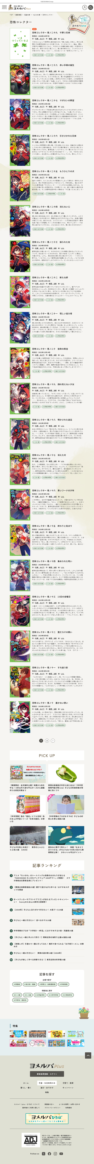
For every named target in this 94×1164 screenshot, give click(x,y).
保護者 (17, 984)
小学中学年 (54, 995)
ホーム (26, 1083)
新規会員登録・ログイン (47, 1074)
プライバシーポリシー (53, 1108)
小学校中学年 (61, 55)
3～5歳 (28, 995)
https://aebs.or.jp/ (64, 1145)
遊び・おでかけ (47, 1087)
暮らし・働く (25, 1087)
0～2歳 (17, 995)
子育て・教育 (68, 1083)
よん (62, 39)
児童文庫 (27, 15)
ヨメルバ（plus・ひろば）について (27, 1104)
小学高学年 (68, 995)
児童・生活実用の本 (47, 1083)
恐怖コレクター (48, 15)
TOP (11, 15)
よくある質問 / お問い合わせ (69, 1104)
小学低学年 (41, 995)
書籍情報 (18, 15)
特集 (47, 1092)
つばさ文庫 (36, 15)
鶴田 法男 (53, 39)
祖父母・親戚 (30, 984)
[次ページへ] (53, 741)
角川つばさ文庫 (38, 55)
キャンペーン (68, 1087)
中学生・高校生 (20, 1000)
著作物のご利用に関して (31, 1108)
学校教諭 (64, 984)
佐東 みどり (39, 39)
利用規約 (68, 1108)
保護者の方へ (49, 1104)
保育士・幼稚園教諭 (48, 984)
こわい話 (50, 55)
